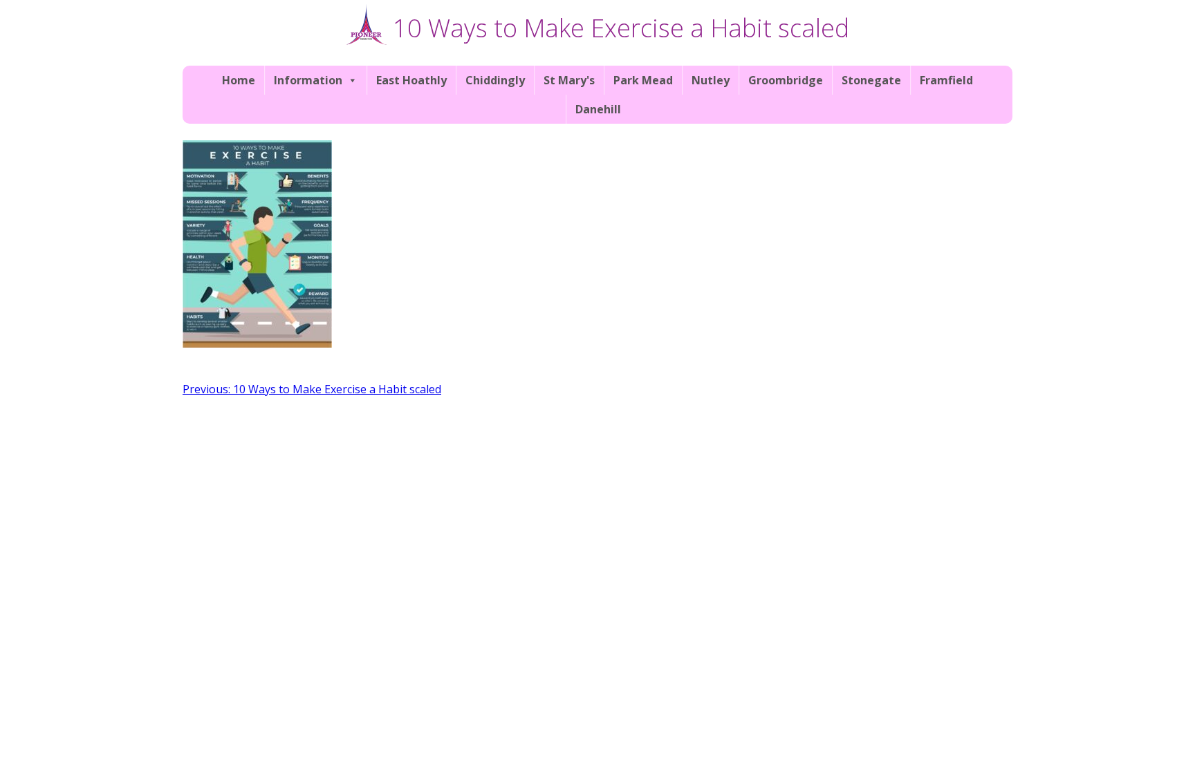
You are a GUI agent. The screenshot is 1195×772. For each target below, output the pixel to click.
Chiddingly (495, 80)
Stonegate (871, 80)
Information (308, 80)
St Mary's (569, 80)
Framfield (946, 80)
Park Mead (643, 80)
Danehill (598, 109)
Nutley (711, 80)
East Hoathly (411, 80)
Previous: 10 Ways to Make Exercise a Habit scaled (312, 389)
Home (238, 80)
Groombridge (785, 80)
